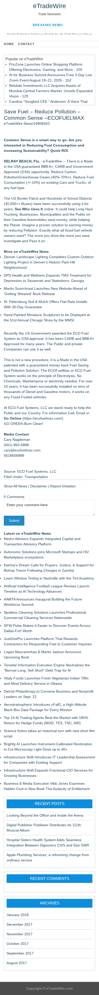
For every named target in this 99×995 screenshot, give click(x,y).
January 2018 (18, 915)
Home (9, 44)
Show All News (15, 486)
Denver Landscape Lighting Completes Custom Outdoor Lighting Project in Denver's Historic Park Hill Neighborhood (49, 262)
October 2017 (18, 944)
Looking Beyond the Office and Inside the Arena (45, 815)
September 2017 (20, 953)
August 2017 (17, 963)
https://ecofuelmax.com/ (43, 418)
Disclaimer (38, 486)
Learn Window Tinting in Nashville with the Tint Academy (49, 578)
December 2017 (19, 924)
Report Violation (63, 486)
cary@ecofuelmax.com (22, 450)
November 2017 (19, 934)
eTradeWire (49, 5)
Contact (26, 44)
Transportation (36, 477)
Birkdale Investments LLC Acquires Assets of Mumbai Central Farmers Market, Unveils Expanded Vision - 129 (51, 91)
